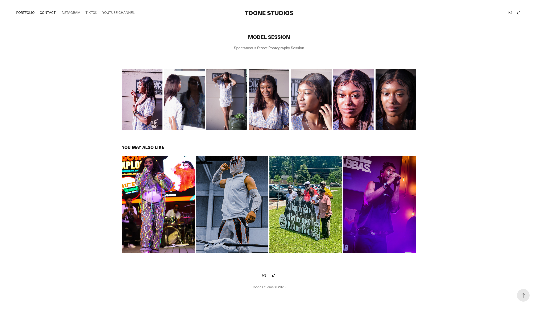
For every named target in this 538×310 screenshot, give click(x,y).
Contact (48, 12)
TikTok (91, 12)
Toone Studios (269, 12)
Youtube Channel (118, 12)
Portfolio (25, 12)
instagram (70, 12)
